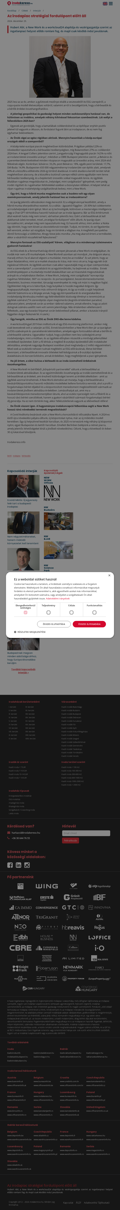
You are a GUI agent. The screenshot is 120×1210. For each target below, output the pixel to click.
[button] (30, 632)
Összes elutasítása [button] (54, 624)
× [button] (109, 575)
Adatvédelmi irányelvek (58, 598)
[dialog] (60, 605)
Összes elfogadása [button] (89, 624)
